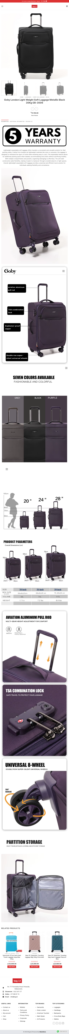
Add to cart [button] (34, 966)
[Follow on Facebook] (41, 1)
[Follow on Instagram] (43, 1)
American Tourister (43, 1013)
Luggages (28, 97)
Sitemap (22, 1021)
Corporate (23, 1018)
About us (6, 1010)
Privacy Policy (24, 1015)
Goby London (41, 1010)
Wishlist (22, 1007)
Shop (4, 1019)
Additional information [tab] (17, 121)
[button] (2, 6)
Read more (12, 966)
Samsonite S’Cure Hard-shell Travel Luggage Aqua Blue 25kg (12, 957)
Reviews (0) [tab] (29, 121)
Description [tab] (5, 121)
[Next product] (32, 108)
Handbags (57, 1010)
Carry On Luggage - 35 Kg (41, 97)
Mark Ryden (41, 1016)
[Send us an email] (44, 1)
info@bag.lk (14, 997)
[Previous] (4, 46)
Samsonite (40, 1007)
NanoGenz (43, 1031)
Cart (4, 1016)
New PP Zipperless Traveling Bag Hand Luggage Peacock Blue (57, 957)
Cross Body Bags (59, 1016)
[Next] (64, 46)
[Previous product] (36, 108)
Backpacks (57, 1013)
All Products (41, 1019)
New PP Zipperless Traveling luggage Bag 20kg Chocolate (34, 956)
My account (7, 1013)
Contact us (6, 1007)
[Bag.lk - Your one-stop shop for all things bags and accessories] (34, 6)
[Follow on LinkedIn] (46, 1)
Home (21, 97)
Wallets (56, 1019)
